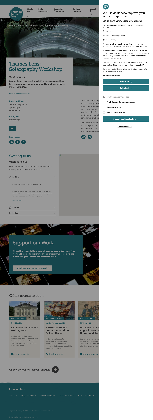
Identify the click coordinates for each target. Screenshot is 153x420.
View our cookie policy (112, 75)
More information (125, 127)
